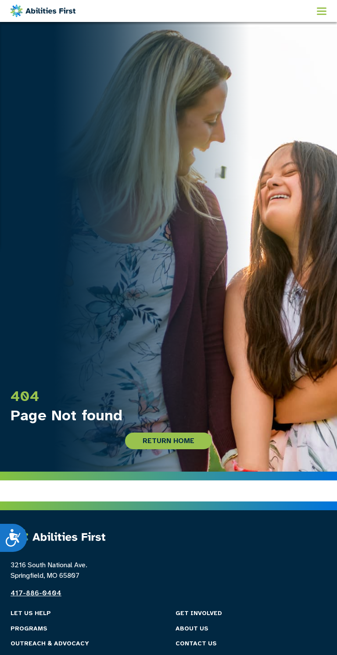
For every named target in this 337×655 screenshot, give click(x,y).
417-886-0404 (36, 593)
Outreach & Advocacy (50, 644)
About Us (192, 629)
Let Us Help (31, 613)
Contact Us (196, 644)
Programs (29, 629)
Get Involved (199, 613)
